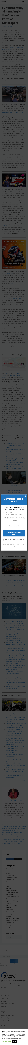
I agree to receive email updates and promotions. (14, 540)
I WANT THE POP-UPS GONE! (14, 533)
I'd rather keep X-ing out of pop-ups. (14, 545)
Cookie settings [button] (6, 1041)
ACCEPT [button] (15, 1041)
